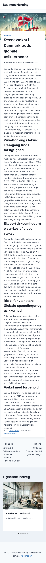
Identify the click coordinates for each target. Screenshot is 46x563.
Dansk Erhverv (14, 431)
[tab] (18, 533)
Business (7, 35)
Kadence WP (27, 556)
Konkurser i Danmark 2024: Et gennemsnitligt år (34, 449)
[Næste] (39, 506)
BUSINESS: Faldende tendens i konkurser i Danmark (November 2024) (11, 452)
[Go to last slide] (6, 506)
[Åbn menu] (41, 4)
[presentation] (23, 495)
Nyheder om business (14, 62)
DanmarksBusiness (10, 433)
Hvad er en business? (18, 513)
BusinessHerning (14, 518)
